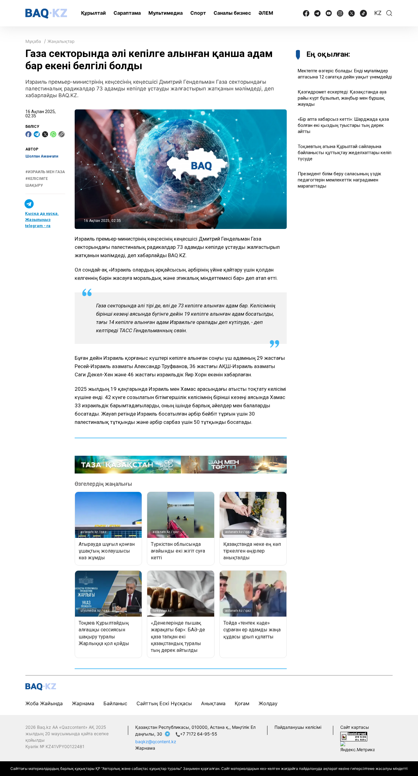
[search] (389, 13)
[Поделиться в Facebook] (28, 134)
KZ (378, 13)
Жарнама (83, 703)
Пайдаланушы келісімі (297, 727)
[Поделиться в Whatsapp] (53, 134)
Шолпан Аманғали (41, 156)
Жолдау (268, 703)
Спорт (198, 13)
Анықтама (213, 703)
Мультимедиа (165, 13)
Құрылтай (93, 13)
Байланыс (115, 703)
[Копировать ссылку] (61, 134)
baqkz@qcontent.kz (155, 741)
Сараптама (127, 13)
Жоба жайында (44, 703)
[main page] (46, 14)
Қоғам (242, 703)
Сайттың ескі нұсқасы (164, 703)
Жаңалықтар (61, 41)
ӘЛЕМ (266, 13)
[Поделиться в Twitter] (45, 134)
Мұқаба (33, 41)
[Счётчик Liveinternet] (353, 736)
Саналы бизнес (232, 13)
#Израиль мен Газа (45, 172)
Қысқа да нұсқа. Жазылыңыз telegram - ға (42, 219)
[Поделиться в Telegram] (37, 134)
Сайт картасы (354, 727)
